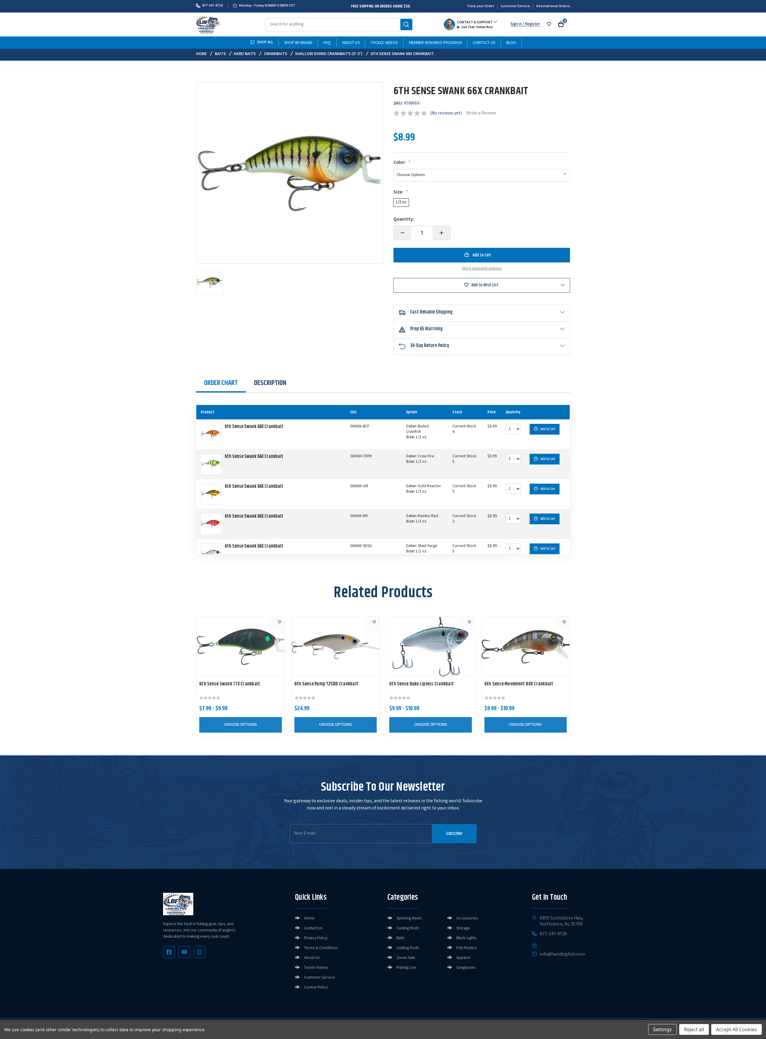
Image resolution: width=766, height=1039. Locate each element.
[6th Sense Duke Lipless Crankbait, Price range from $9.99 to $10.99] (430, 646)
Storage (463, 928)
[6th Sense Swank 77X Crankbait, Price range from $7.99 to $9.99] (240, 646)
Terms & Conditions (321, 948)
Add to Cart (547, 429)
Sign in (516, 24)
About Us (351, 43)
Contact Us (484, 43)
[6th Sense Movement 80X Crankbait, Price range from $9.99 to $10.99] (525, 646)
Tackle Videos (384, 43)
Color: (402, 163)
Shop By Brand (298, 43)
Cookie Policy (316, 988)
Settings (662, 1029)
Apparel (463, 958)
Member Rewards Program (435, 43)
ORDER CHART (221, 383)
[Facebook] (169, 952)
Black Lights (466, 938)
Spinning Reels (409, 919)
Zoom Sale (405, 958)
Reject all (694, 1029)
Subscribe (454, 833)
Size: (400, 192)
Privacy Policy (315, 938)
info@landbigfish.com (562, 954)
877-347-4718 (212, 6)
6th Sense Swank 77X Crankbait (229, 684)
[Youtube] (184, 952)
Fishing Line (406, 968)
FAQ (327, 43)
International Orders (553, 6)
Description (270, 383)
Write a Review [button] (481, 113)
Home (309, 919)
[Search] (406, 24)
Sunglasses (465, 968)
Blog (511, 43)
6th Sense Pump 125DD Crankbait (326, 684)
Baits (400, 938)
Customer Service (515, 6)
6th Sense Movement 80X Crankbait (519, 684)
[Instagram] (200, 952)
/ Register (531, 24)
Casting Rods (407, 928)
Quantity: (403, 219)
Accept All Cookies (736, 1029)
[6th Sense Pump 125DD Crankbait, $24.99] (335, 646)
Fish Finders (466, 948)
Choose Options (240, 725)
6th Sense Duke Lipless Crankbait (421, 684)
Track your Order (480, 6)
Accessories (467, 919)
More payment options (481, 269)
